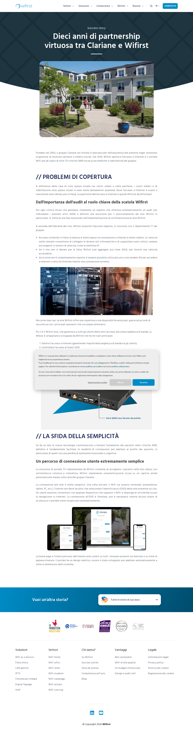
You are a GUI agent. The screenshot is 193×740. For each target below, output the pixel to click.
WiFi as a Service (24, 657)
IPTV (17, 673)
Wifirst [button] (121, 6)
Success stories (90, 662)
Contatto (170, 5)
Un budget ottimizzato (127, 668)
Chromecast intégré (26, 679)
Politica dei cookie (158, 668)
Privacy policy (156, 662)
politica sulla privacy (120, 366)
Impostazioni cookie (97, 382)
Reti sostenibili (123, 657)
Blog (84, 679)
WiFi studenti (56, 673)
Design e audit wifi (125, 673)
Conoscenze (103, 6)
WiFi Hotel (54, 657)
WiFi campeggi (56, 679)
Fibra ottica (21, 662)
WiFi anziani (55, 684)
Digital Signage (23, 684)
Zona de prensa (90, 668)
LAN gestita (21, 668)
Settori (67, 6)
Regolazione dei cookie (161, 673)
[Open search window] (151, 6)
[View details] (92, 712)
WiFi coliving (55, 690)
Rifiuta (120, 382)
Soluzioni (83, 6)
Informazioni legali (158, 657)
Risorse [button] (136, 6)
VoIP (17, 690)
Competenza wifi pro (93, 673)
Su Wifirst (87, 657)
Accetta (143, 382)
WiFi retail (54, 668)
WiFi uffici (54, 662)
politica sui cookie (94, 366)
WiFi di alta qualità (125, 662)
